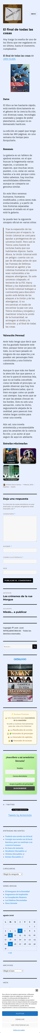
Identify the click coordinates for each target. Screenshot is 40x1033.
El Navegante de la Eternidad (17, 891)
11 (10, 935)
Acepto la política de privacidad (21, 784)
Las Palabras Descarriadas (16, 900)
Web (5, 568)
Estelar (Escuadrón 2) (14, 857)
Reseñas (6, 487)
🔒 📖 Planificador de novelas (20, 730)
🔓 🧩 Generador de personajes (20, 733)
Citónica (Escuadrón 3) (14, 854)
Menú (33, 14)
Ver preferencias (20, 1025)
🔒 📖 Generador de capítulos (20, 737)
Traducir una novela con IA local (18, 836)
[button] (37, 990)
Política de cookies (19, 1030)
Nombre (7, 546)
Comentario (9, 514)
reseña (13, 487)
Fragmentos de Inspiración (16, 894)
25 (10, 944)
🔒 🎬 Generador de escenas (20, 741)
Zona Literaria (11, 903)
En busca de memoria (14, 848)
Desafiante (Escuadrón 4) (16, 851)
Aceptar (20, 1014)
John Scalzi (9, 59)
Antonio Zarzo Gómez (13, 484)
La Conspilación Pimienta (16, 897)
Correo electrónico (13, 557)
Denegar (20, 1019)
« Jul (10, 953)
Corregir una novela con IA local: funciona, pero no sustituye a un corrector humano (19, 842)
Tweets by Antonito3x (20, 815)
